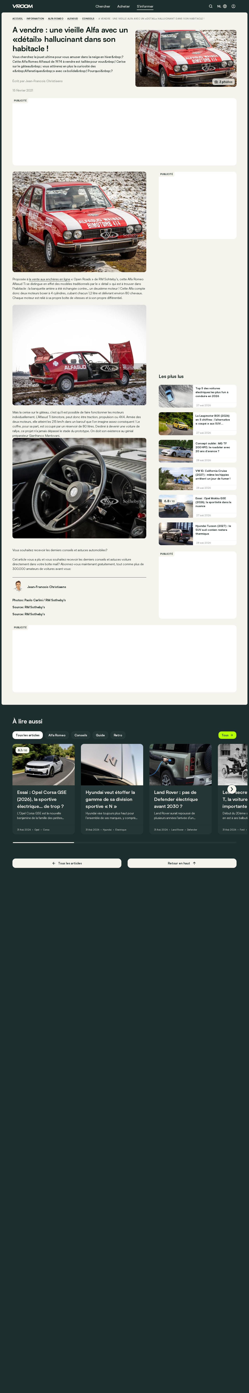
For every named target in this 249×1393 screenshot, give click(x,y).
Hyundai (107, 830)
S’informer (145, 6)
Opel (36, 830)
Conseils (81, 735)
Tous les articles (27, 735)
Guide (100, 735)
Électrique (120, 830)
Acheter (123, 6)
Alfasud (72, 19)
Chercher (103, 6)
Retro (118, 735)
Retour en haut (179, 863)
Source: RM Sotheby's (28, 607)
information (35, 19)
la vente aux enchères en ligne (49, 279)
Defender (192, 830)
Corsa (46, 830)
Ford (242, 830)
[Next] (232, 789)
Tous (225, 735)
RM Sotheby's (35, 614)
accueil (17, 19)
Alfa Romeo (56, 19)
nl (219, 6)
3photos (225, 82)
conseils (88, 19)
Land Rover (177, 830)
